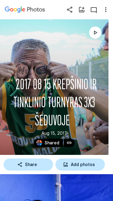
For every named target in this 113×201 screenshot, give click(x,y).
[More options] (106, 10)
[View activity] (94, 10)
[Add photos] (82, 10)
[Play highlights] (95, 32)
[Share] (70, 10)
